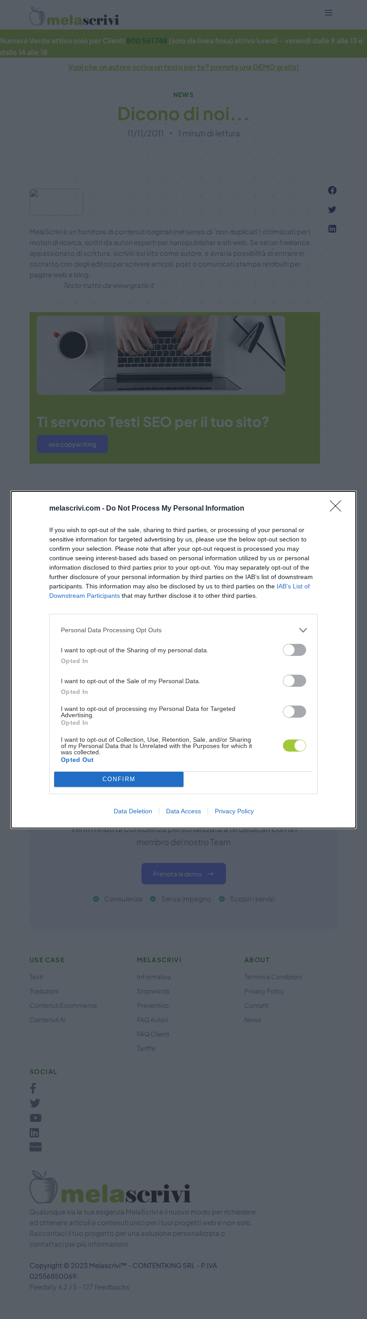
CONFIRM (119, 779)
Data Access (183, 811)
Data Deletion (133, 811)
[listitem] (183, 630)
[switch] (294, 650)
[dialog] (183, 659)
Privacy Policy (234, 811)
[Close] (338, 508)
